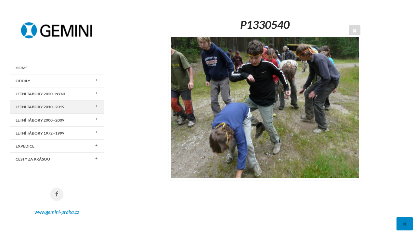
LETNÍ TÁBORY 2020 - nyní (40, 93)
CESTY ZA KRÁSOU (33, 159)
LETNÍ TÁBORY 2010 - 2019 (40, 106)
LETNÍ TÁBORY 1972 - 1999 (40, 133)
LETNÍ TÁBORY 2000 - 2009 (40, 120)
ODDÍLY (23, 80)
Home (22, 67)
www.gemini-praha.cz (56, 212)
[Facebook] (57, 194)
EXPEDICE (25, 146)
